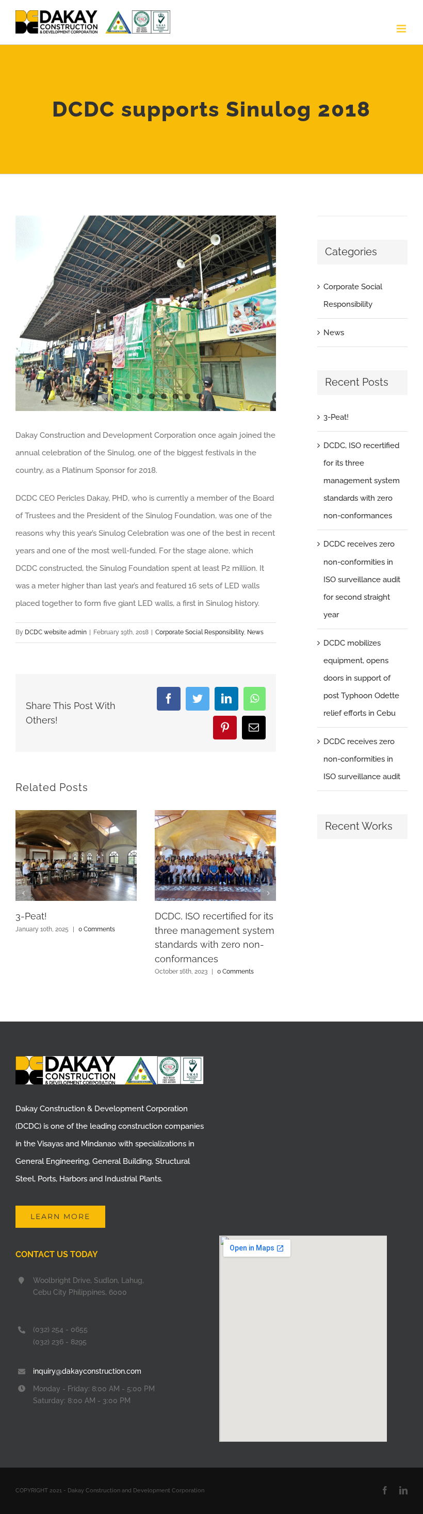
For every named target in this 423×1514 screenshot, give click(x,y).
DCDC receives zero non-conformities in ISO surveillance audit (361, 759)
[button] (23, 893)
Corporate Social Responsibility (199, 632)
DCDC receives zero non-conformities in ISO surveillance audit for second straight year (361, 579)
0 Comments (96, 929)
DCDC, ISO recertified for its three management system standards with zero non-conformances (361, 480)
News (255, 632)
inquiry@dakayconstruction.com (87, 1371)
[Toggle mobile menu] (402, 28)
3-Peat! (31, 916)
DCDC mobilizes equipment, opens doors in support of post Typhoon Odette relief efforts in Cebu (361, 678)
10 (199, 396)
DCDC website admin (56, 632)
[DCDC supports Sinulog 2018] (145, 313)
